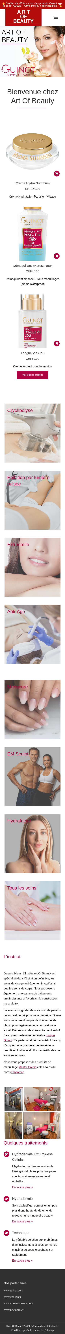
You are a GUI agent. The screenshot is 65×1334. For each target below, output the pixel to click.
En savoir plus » (22, 1187)
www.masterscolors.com (18, 1303)
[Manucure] (32, 709)
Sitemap (49, 1330)
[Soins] (32, 910)
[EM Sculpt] (32, 776)
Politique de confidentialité (44, 1326)
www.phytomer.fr (13, 1309)
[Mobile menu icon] (56, 17)
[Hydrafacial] (32, 843)
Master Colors (27, 1067)
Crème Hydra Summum (33, 183)
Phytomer (17, 1072)
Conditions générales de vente (27, 1330)
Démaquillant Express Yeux (32, 265)
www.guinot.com (13, 1290)
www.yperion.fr (12, 1296)
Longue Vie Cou (32, 353)
